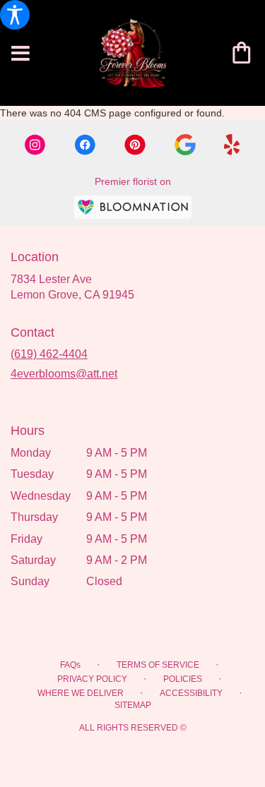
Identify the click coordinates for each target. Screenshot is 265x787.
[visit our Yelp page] (232, 144)
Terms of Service (158, 665)
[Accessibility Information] (15, 15)
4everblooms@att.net (64, 374)
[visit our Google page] (185, 144)
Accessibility (191, 693)
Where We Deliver (80, 693)
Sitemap (132, 705)
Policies (182, 679)
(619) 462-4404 (49, 354)
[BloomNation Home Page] (133, 207)
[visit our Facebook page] (85, 144)
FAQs (70, 665)
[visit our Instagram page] (35, 144)
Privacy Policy (92, 679)
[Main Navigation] (20, 54)
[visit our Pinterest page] (135, 144)
